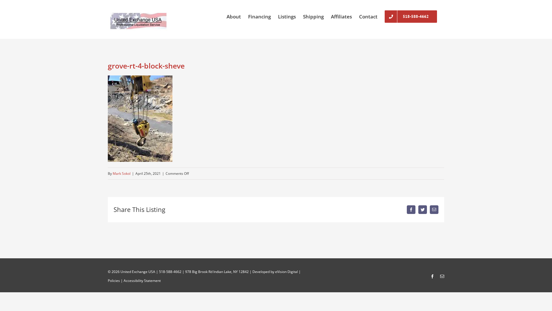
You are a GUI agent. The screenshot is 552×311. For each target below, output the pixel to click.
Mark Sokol (122, 173)
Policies (114, 280)
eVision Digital (286, 271)
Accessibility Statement (142, 280)
